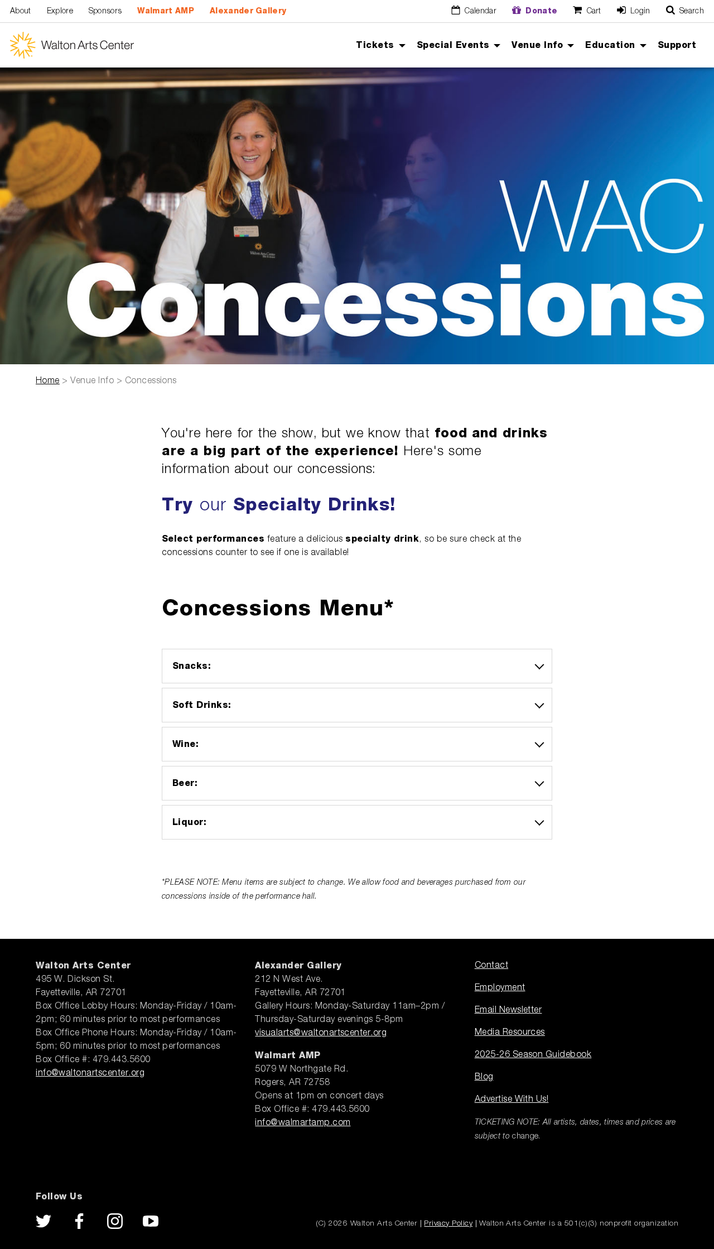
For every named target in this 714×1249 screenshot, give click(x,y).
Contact (491, 965)
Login (639, 11)
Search (690, 11)
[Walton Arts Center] (72, 45)
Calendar (479, 11)
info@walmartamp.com (302, 1122)
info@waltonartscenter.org (90, 1073)
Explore (60, 11)
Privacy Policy (448, 1223)
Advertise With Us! (512, 1099)
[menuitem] (378, 45)
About (20, 11)
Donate (540, 11)
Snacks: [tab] (191, 666)
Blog (484, 1077)
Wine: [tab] (185, 744)
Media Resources (510, 1032)
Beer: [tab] (184, 783)
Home (48, 381)
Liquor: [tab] (189, 822)
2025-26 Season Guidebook (533, 1054)
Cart (592, 11)
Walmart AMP (165, 11)
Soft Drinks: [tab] (201, 705)
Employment (500, 987)
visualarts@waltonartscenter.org (321, 1033)
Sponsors (105, 11)
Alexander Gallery (248, 11)
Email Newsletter (508, 1010)
